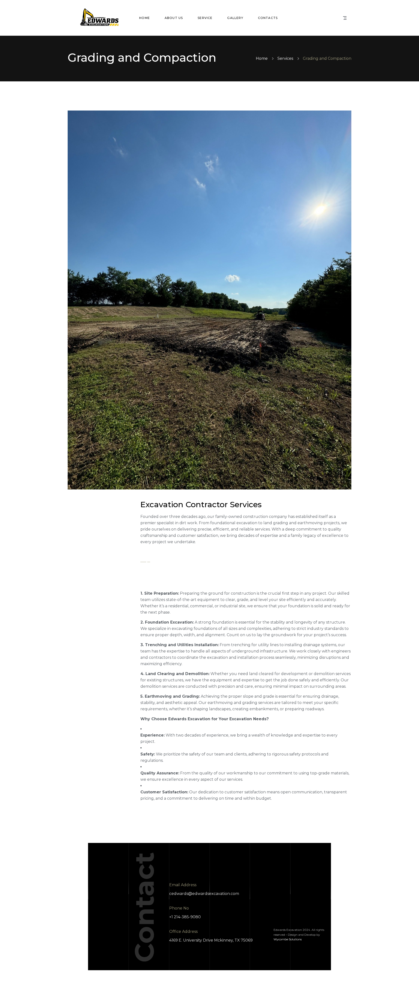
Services (285, 58)
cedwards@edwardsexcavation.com (204, 893)
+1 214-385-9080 (185, 917)
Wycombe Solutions (288, 939)
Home (262, 58)
